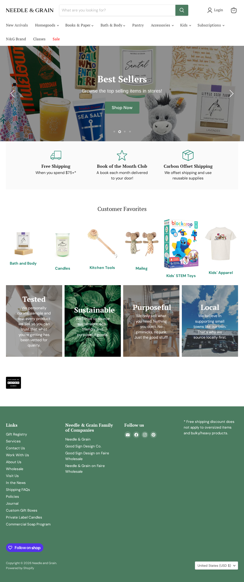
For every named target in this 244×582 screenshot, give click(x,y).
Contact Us (15, 448)
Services (13, 441)
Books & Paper (78, 25)
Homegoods (45, 25)
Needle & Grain (78, 439)
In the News (16, 482)
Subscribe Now (122, 115)
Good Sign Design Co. (83, 446)
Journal (12, 503)
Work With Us (17, 455)
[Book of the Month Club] (122, 165)
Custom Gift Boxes (21, 510)
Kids (184, 25)
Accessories (161, 25)
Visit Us (12, 475)
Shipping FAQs (18, 489)
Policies (12, 496)
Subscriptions (210, 25)
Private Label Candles (24, 517)
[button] (216, 10)
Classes (39, 39)
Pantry (138, 25)
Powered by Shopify (20, 568)
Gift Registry (16, 434)
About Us (13, 462)
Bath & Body (112, 25)
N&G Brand (16, 39)
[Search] (181, 10)
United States (214, 565)
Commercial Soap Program (28, 524)
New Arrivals (17, 25)
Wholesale (14, 469)
